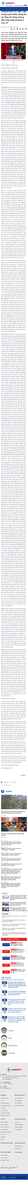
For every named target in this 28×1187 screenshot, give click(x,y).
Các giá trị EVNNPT (5, 1103)
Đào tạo (2, 1139)
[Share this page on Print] (14, 29)
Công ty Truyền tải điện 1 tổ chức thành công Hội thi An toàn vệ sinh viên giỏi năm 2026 (17, 1010)
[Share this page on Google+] (17, 29)
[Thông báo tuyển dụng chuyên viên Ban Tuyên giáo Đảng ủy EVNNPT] (6, 958)
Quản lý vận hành (4, 1124)
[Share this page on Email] (12, 29)
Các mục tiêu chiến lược (6, 1105)
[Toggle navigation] (2, 8)
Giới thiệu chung (4, 1098)
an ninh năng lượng (6, 785)
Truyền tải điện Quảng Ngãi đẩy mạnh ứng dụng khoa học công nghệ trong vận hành (17, 992)
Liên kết (3, 1177)
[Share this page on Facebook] (26, 29)
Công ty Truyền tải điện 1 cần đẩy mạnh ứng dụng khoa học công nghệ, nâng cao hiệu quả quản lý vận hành (17, 984)
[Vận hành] (4, 1030)
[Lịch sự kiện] (4, 1053)
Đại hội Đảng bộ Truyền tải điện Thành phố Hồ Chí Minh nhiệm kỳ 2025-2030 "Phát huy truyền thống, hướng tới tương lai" (11, 885)
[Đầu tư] (4, 1038)
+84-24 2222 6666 (8, 1083)
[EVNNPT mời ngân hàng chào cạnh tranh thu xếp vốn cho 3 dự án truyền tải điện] (6, 951)
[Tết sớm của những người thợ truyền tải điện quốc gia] (14, 824)
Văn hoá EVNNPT (6, 1152)
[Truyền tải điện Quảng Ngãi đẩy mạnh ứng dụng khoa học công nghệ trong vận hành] (5, 904)
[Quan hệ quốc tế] (4, 1045)
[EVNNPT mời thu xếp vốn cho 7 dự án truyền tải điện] (6, 971)
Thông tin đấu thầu (19, 1127)
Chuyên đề (3, 1136)
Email (21, 5)
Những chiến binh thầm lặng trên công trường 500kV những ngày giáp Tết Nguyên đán (13, 812)
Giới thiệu (3, 1095)
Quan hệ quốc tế (4, 1129)
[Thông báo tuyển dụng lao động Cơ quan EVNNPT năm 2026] (6, 944)
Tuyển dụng (18, 1152)
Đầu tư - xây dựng (5, 1127)
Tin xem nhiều (5, 914)
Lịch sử (2, 1100)
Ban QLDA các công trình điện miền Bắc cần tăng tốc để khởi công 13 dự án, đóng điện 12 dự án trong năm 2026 (17, 1019)
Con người (3, 1108)
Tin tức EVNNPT (4, 1122)
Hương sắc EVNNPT (19, 1105)
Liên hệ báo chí (18, 1148)
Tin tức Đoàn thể (18, 1103)
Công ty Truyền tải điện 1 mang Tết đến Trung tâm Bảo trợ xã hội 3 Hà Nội (11, 854)
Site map (14, 1167)
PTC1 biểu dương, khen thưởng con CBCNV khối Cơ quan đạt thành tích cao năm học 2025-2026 (16, 1002)
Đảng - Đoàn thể (20, 1095)
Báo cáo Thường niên (5, 1115)
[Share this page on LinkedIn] (23, 29)
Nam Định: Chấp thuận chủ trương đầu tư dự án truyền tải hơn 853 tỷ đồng (11, 859)
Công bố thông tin (20, 1119)
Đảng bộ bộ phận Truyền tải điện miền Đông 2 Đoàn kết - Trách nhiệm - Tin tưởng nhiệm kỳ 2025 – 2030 (11, 878)
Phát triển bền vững (6, 1143)
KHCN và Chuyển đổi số (6, 1132)
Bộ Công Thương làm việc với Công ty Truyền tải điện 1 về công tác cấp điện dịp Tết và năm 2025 (11, 843)
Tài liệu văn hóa (4, 1155)
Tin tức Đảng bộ (18, 1100)
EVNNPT (6, 782)
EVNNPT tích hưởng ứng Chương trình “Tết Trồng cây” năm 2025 (11, 849)
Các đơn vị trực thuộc (5, 1113)
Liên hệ (6, 1167)
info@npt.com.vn (7, 1088)
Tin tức (3, 1119)
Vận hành (17, 1122)
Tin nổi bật (4, 893)
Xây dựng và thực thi (5, 1160)
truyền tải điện (13, 782)
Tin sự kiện (8, 978)
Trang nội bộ (15, 5)
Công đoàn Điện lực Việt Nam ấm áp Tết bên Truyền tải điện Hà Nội (11, 864)
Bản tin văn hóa (4, 1157)
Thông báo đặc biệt (19, 1124)
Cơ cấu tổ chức (4, 1110)
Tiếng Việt (26, 6)
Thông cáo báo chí (19, 1146)
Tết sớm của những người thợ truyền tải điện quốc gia (12, 834)
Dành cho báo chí (20, 1143)
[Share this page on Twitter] (20, 29)
